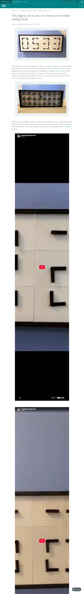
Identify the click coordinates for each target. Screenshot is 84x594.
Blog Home (15, 10)
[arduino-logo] (4, 6)
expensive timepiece (51, 66)
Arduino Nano (59, 71)
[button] (82, 1)
